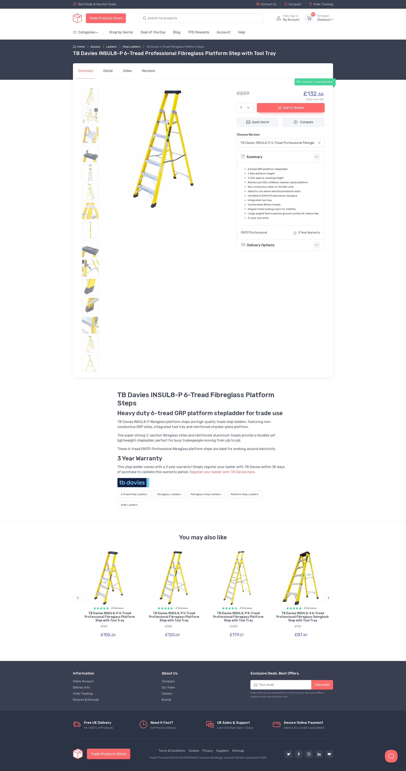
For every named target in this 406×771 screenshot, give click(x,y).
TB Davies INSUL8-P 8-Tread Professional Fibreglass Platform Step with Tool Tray (238, 616)
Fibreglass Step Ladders (206, 494)
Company (168, 681)
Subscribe (322, 685)
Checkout (324, 18)
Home (81, 46)
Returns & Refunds (86, 700)
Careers (167, 693)
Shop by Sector (121, 32)
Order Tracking (323, 4)
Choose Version (248, 134)
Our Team (168, 687)
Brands (166, 700)
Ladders (111, 46)
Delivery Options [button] (260, 245)
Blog (176, 32)
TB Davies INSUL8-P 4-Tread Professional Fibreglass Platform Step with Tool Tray (110, 616)
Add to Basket (293, 108)
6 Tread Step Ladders (134, 494)
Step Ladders (131, 46)
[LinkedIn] (319, 754)
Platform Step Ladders (245, 494)
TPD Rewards (198, 32)
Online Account (83, 681)
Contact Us (268, 4)
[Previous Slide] (77, 598)
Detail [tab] (108, 71)
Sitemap (238, 751)
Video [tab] (127, 71)
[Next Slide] (328, 598)
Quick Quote (260, 122)
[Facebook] (299, 754)
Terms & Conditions (172, 751)
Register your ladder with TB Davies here (222, 472)
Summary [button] (254, 157)
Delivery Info (81, 687)
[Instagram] (309, 754)
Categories (86, 32)
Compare (295, 4)
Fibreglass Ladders (169, 494)
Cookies (194, 751)
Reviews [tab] (148, 71)
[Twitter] (288, 754)
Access (95, 46)
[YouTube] (329, 754)
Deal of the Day (153, 32)
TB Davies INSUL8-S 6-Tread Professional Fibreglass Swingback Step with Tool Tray (302, 616)
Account (223, 32)
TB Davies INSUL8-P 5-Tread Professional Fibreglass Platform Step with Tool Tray (174, 616)
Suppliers (222, 751)
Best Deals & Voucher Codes (97, 4)
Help (241, 32)
